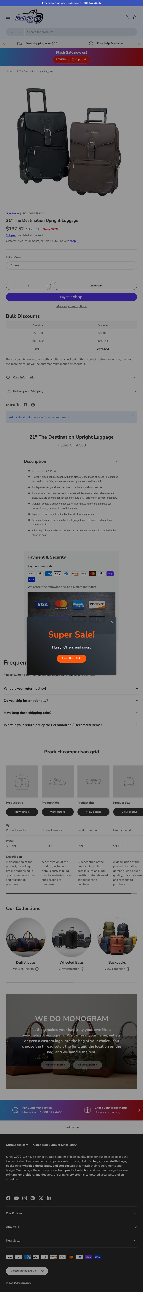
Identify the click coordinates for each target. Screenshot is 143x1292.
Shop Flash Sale (71, 658)
